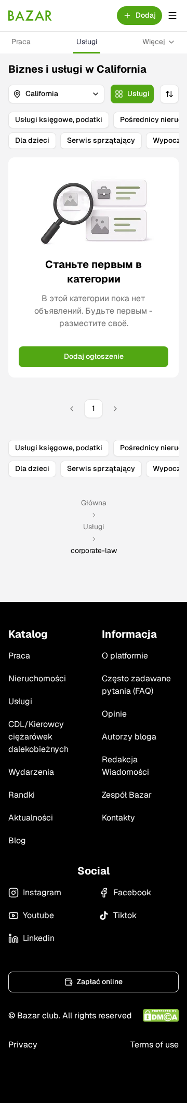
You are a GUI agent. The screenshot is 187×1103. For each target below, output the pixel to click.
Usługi (86, 41)
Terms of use (154, 1044)
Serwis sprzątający (101, 140)
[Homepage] (30, 15)
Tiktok (125, 915)
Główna (93, 502)
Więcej (153, 41)
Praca (21, 41)
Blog (17, 840)
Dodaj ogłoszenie (94, 356)
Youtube (38, 915)
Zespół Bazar (127, 794)
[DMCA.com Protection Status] (161, 1015)
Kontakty (118, 817)
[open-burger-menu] (172, 15)
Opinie (114, 713)
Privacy (22, 1044)
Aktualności (30, 817)
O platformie (125, 655)
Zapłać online (100, 981)
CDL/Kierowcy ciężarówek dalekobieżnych (38, 737)
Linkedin (39, 938)
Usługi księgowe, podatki (58, 119)
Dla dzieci (32, 140)
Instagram (42, 892)
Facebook (132, 892)
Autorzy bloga (129, 736)
